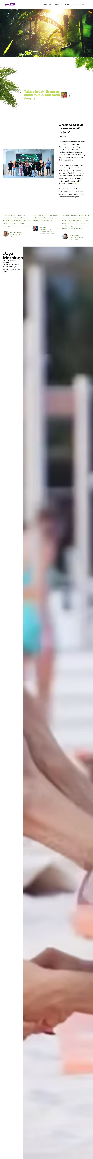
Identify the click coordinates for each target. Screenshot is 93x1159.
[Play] (69, 96)
